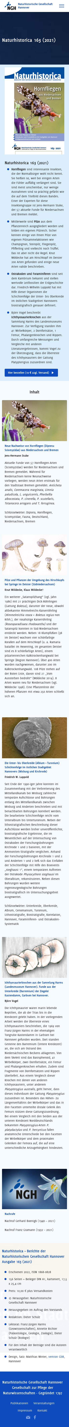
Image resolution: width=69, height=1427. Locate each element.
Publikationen (19, 1403)
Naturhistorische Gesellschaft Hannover (35, 6)
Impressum (25, 1410)
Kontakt (42, 1410)
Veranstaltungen (43, 1403)
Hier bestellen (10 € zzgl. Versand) (28, 372)
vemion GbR (56, 1356)
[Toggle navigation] (61, 6)
